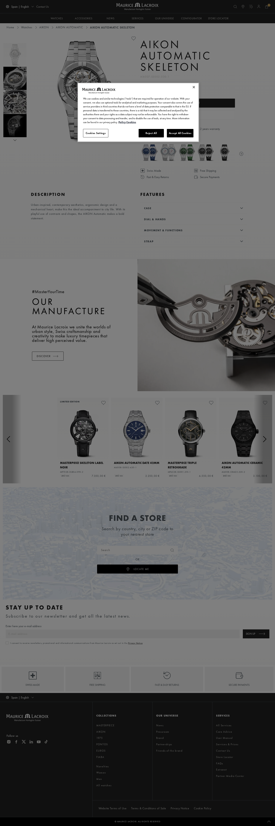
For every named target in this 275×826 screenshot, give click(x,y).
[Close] (194, 87)
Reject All (151, 133)
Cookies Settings (96, 133)
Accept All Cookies (180, 133)
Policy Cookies (127, 122)
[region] (138, 112)
